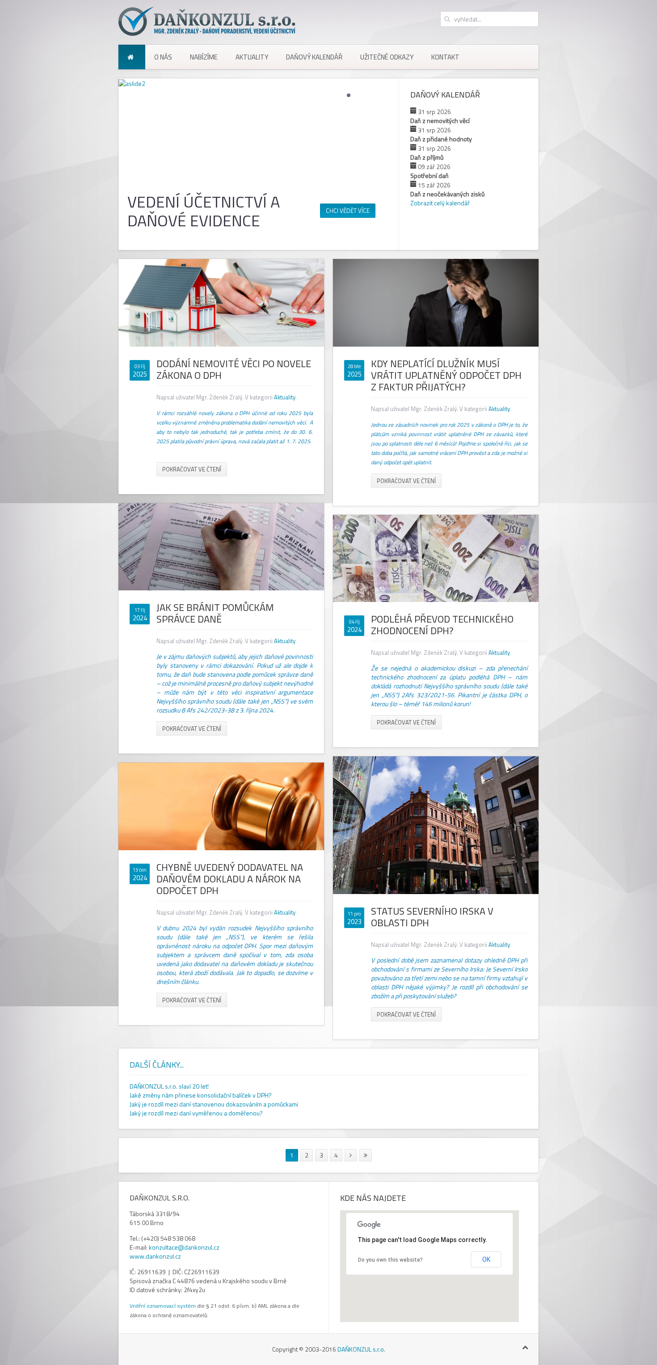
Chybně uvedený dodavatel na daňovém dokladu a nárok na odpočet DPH (229, 879)
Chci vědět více (348, 210)
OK (486, 1259)
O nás (163, 57)
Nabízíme (204, 57)
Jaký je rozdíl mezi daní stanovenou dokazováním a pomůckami (214, 1104)
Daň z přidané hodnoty (441, 139)
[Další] (351, 1155)
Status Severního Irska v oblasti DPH (432, 916)
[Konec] (365, 1155)
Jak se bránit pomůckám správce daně (215, 613)
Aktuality (252, 57)
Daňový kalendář (314, 57)
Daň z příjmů (426, 157)
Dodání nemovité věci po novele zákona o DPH (233, 369)
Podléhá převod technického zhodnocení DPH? (442, 624)
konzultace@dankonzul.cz (184, 1247)
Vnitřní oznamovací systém (163, 1305)
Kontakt (445, 57)
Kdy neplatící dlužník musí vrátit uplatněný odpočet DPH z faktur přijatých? (446, 375)
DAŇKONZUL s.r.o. (361, 1349)
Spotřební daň (429, 175)
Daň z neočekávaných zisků (447, 194)
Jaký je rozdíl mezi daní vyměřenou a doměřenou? (196, 1113)
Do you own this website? (390, 1260)
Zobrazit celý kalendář (440, 203)
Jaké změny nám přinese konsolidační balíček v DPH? (201, 1095)
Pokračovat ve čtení (191, 469)
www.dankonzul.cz (155, 1256)
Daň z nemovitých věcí (440, 120)
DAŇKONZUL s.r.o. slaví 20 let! (169, 1086)
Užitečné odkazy (386, 57)
